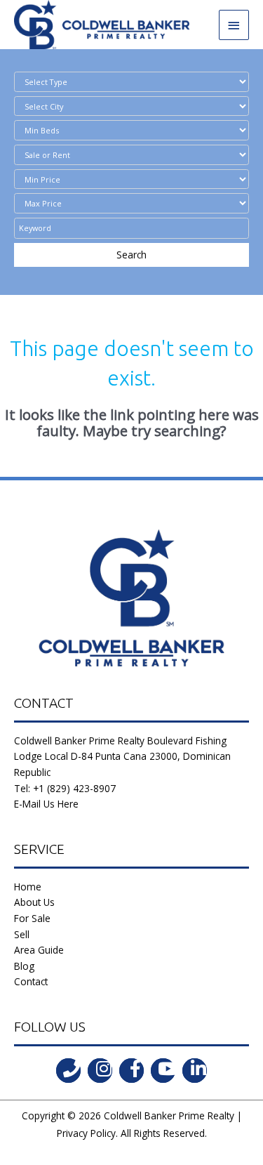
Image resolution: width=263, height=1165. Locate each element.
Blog (24, 966)
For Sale (32, 918)
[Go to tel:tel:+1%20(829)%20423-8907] (68, 1070)
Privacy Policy (86, 1133)
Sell (21, 934)
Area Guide (39, 949)
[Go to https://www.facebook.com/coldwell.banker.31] (131, 1070)
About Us (34, 902)
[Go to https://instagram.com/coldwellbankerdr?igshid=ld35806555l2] (100, 1070)
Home (27, 886)
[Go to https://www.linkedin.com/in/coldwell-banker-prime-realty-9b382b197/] (194, 1070)
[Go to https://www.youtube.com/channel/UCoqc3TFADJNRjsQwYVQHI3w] (163, 1070)
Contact (31, 981)
